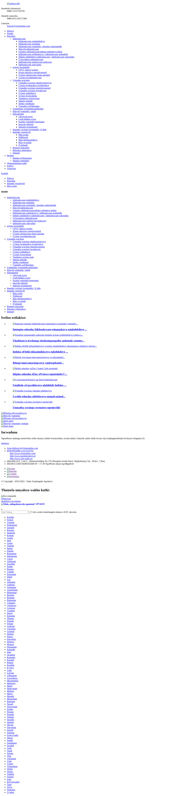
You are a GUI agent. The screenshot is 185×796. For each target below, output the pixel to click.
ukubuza (5, 443)
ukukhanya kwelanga (11, 501)
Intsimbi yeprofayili (21, 132)
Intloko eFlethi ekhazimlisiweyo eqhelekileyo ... (40, 351)
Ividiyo (10, 166)
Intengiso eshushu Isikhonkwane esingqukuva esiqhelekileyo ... (50, 329)
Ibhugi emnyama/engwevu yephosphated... (38, 362)
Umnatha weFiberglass (28, 106)
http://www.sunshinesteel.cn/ (23, 456)
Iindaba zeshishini (21, 160)
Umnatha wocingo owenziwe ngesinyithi (36, 407)
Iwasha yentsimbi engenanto (31, 122)
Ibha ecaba (23, 135)
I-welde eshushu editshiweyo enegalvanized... (39, 396)
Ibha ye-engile (25, 142)
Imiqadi (16, 153)
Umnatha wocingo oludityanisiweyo (35, 83)
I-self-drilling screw (27, 119)
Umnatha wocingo (21, 80)
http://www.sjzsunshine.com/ (23, 453)
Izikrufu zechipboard (27, 127)
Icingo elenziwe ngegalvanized (32, 72)
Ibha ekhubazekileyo (27, 140)
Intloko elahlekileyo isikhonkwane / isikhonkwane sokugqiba (46, 57)
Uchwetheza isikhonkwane (30, 59)
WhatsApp (6, 498)
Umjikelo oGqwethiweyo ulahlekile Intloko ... (39, 385)
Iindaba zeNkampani (22, 158)
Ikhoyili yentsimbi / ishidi (24, 111)
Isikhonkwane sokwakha (29, 64)
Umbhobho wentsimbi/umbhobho (28, 109)
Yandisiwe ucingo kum (28, 98)
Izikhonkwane (19, 38)
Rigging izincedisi (21, 147)
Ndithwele (23, 137)
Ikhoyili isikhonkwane (28, 49)
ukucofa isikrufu (25, 124)
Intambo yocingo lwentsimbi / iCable (29, 129)
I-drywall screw (25, 116)
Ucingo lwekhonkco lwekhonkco (33, 85)
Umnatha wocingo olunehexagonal (34, 88)
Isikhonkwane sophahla (29, 44)
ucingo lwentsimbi (21, 67)
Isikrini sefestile (25, 101)
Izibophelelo (18, 114)
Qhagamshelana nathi (17, 163)
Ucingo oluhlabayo (27, 93)
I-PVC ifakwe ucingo (28, 70)
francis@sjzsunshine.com (18, 26)
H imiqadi (23, 145)
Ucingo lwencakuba (27, 96)
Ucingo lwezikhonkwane (29, 77)
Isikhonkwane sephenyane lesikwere (35, 62)
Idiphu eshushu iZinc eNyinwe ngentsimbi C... (40, 374)
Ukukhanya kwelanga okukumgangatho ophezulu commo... (48, 340)
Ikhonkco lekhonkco (22, 150)
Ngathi (10, 33)
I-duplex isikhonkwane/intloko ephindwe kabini (40, 51)
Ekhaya (10, 31)
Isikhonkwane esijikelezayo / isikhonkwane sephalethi (43, 54)
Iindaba (10, 155)
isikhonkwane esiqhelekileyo (26, 200)
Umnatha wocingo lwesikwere (32, 90)
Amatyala (11, 168)
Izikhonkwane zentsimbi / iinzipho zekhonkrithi (40, 46)
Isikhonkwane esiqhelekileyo (31, 41)
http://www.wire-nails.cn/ (21, 458)
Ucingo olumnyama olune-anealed (34, 75)
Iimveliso (11, 36)
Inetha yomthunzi (26, 103)
